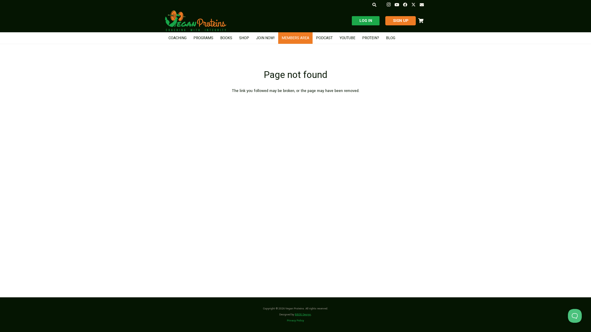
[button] (374, 5)
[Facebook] (405, 4)
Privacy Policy (295, 321)
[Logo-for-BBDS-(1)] (195, 20)
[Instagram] (388, 4)
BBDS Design (303, 315)
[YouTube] (397, 4)
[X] (413, 4)
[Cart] (421, 20)
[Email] (422, 4)
